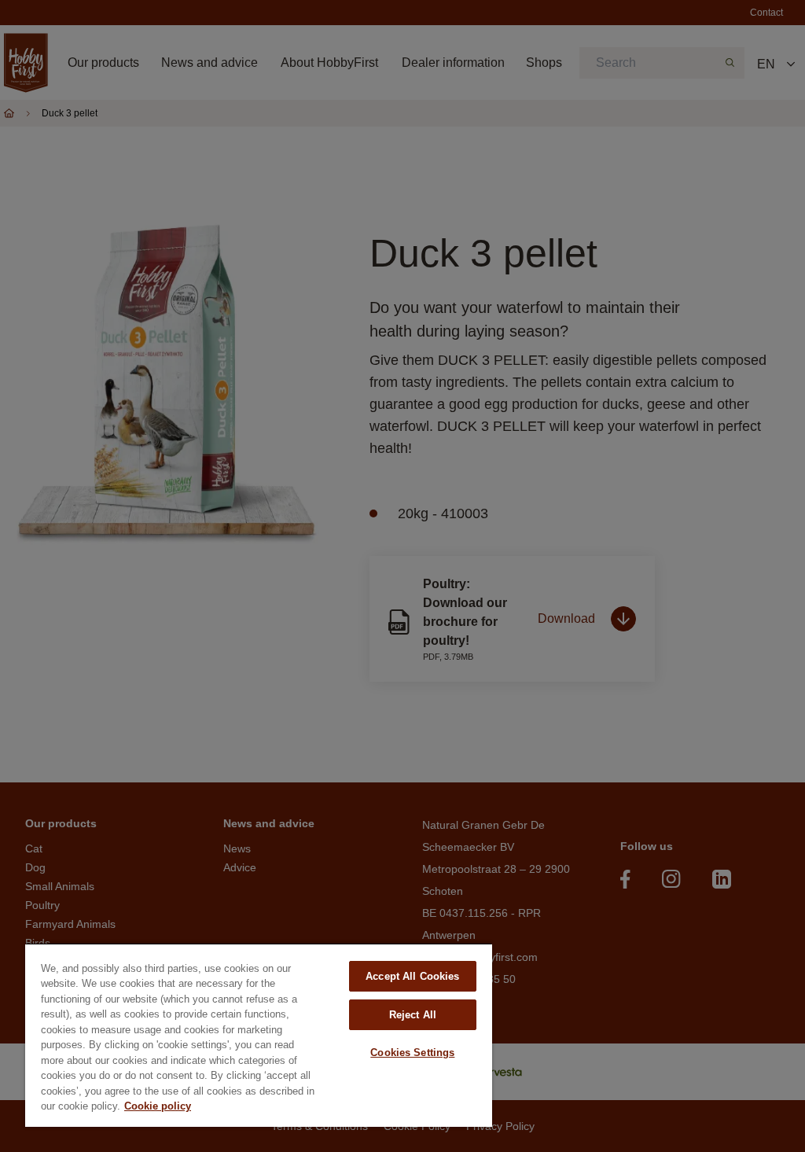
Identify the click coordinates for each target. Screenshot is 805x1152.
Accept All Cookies (412, 976)
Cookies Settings (412, 1052)
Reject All (412, 1015)
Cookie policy (157, 1106)
